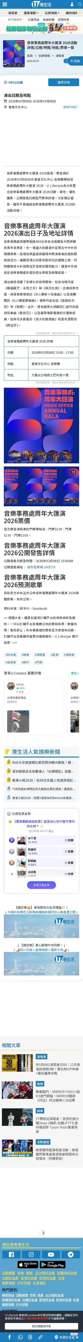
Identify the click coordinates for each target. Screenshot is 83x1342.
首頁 (30, 56)
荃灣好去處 (29, 1277)
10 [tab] (44, 33)
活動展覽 (43, 1142)
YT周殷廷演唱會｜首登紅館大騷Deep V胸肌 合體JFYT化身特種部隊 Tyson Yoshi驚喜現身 (57, 1125)
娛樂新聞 (48, 19)
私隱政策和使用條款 (36, 1318)
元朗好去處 (10, 1277)
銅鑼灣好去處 (67, 1272)
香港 (55, 655)
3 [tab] (40, 28)
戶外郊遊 (23, 1282)
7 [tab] (33, 33)
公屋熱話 (33, 19)
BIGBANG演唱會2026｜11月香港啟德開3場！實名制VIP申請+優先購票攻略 (58, 1068)
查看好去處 (69, 107)
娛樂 (26, 655)
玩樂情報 (44, 56)
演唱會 (12, 12)
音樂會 (11, 662)
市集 (20, 1272)
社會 (61, 1277)
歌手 (26, 662)
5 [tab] (48, 28)
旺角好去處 (47, 1277)
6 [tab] (52, 28)
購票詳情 (64, 82)
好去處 (11, 655)
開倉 (29, 1272)
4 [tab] (44, 28)
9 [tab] (40, 33)
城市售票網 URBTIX (41, 567)
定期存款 (63, 19)
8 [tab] (37, 33)
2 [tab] (37, 28)
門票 (39, 662)
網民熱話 (8, 1295)
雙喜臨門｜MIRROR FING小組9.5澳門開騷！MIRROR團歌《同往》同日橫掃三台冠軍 (58, 1096)
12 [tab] (52, 33)
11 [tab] (48, 33)
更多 (74, 673)
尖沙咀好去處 (45, 1272)
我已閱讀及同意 (41, 1326)
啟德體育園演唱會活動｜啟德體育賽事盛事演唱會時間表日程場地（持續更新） (57, 1154)
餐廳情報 (8, 1282)
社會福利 (39, 1282)
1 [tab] (33, 28)
